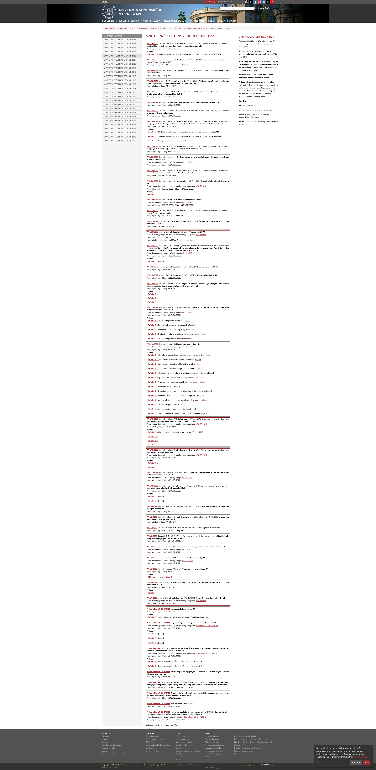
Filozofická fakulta (212, 742)
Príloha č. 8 (153, 382)
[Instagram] (259, 2)
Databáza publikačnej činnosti (188, 742)
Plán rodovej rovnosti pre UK (160, 577)
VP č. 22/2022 (152, 210)
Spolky (221, 21)
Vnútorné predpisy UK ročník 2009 (120, 108)
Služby (156, 21)
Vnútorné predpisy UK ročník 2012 (120, 96)
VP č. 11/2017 (187, 312)
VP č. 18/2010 (187, 347)
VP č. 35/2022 (152, 43)
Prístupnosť (157, 765)
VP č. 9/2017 (187, 477)
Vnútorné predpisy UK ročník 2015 (120, 84)
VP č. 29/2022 (152, 110)
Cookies (147, 765)
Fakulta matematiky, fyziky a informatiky (250, 739)
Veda (145, 21)
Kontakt (234, 21)
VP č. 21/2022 (152, 221)
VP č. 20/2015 (187, 549)
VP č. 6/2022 (152, 536)
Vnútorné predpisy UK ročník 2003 (120, 132)
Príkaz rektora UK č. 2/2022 (158, 703)
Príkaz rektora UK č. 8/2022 (158, 609)
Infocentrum (197, 21)
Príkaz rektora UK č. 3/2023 (207, 625)
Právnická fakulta (212, 739)
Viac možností (323, 762)
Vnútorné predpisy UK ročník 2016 (120, 80)
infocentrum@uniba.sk (248, 765)
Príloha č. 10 (153, 373)
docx (161, 634)
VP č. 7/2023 (201, 186)
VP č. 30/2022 (152, 102)
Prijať (366, 762)
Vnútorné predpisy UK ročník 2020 (120, 64)
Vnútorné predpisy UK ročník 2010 (120, 104)
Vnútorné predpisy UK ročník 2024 (120, 48)
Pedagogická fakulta (213, 748)
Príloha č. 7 (153, 386)
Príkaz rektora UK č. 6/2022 (158, 648)
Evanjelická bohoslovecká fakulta (247, 748)
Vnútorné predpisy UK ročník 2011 (120, 100)
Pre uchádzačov (152, 736)
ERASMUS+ (150, 742)
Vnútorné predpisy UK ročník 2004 (120, 129)
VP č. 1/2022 (152, 598)
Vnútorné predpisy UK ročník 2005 (120, 124)
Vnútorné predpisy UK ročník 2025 (120, 43)
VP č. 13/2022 (152, 419)
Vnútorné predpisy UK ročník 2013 (120, 92)
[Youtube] (272, 2)
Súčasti (122, 21)
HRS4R (178, 759)
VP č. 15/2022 (152, 307)
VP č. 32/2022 (152, 81)
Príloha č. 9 (153, 377)
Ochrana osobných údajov (131, 765)
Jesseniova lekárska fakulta (245, 736)
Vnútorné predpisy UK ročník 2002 (120, 137)
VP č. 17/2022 (152, 275)
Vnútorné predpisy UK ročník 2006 (120, 120)
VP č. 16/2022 (152, 283)
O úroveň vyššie (114, 36)
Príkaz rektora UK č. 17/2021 (193, 717)
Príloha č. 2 (153, 136)
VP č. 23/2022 (152, 199)
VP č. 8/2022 (152, 517)
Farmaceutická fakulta (214, 751)
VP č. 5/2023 (201, 234)
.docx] (204, 400)
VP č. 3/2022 (152, 569)
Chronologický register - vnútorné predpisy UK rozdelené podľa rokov (176, 28)
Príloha (151, 592)
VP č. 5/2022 (152, 547)
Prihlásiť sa (266, 8)
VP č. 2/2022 (152, 582)
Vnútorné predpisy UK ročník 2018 (120, 72)
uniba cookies (361, 756)
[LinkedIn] (263, 2)
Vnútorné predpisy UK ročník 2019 (120, 68)
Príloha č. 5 (153, 320)
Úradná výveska (108, 748)
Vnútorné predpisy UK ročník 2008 (120, 112)
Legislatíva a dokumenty (112, 745)
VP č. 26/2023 (201, 424)
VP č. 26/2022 (152, 157)
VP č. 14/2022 (152, 344)
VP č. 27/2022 (152, 146)
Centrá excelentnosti (184, 745)
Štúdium (135, 21)
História (105, 739)
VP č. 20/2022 (152, 232)
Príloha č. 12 (153, 364)
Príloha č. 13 (153, 359)
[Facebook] (255, 2)
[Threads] (246, 2)
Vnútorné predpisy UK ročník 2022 (120, 56)
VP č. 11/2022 (152, 472)
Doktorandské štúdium (155, 739)
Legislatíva (141, 28)
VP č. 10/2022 (152, 486)
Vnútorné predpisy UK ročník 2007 (120, 116)
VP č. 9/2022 (152, 506)
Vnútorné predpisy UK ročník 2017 (120, 76)
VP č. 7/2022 (152, 527)
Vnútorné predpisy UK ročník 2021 (120, 60)
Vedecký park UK (182, 736)
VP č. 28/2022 (152, 121)
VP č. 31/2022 (152, 92)
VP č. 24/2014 (187, 253)
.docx (190, 141)
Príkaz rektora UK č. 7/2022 (158, 623)
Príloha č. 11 (153, 368)
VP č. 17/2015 (187, 162)
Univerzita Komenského (113, 28)
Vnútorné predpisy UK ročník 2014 (120, 88)
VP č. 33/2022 (152, 70)
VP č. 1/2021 (187, 202)
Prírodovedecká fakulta (214, 745)
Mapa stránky (223, 1)
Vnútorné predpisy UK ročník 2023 (120, 51)
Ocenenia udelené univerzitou (188, 751)
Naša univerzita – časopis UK (114, 754)
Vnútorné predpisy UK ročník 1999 (120, 141)
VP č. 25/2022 (152, 170)
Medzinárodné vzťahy (175, 21)
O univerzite (108, 21)
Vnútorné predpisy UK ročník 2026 (120, 39)
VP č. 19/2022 (152, 245)
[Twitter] (268, 2)
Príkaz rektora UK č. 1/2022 (158, 712)
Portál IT (209, 1)
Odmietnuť (356, 762)
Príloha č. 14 (153, 355)
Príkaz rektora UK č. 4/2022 (158, 682)
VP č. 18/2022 (152, 267)
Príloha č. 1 (153, 141)
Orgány (105, 742)
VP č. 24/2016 (187, 560)
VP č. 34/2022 (152, 60)
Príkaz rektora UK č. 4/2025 (207, 653)
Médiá (211, 21)
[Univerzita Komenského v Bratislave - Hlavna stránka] (109, 12)
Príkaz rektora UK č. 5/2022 (158, 671)
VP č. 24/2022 (152, 181)
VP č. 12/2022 (152, 450)
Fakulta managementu (243, 751)
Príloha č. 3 (153, 132)
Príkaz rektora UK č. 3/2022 (158, 693)
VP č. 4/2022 (152, 558)
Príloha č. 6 (153, 391)
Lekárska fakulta (211, 736)
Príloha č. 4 (153, 54)
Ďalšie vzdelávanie (153, 751)
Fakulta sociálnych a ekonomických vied (250, 754)
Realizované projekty (184, 739)
